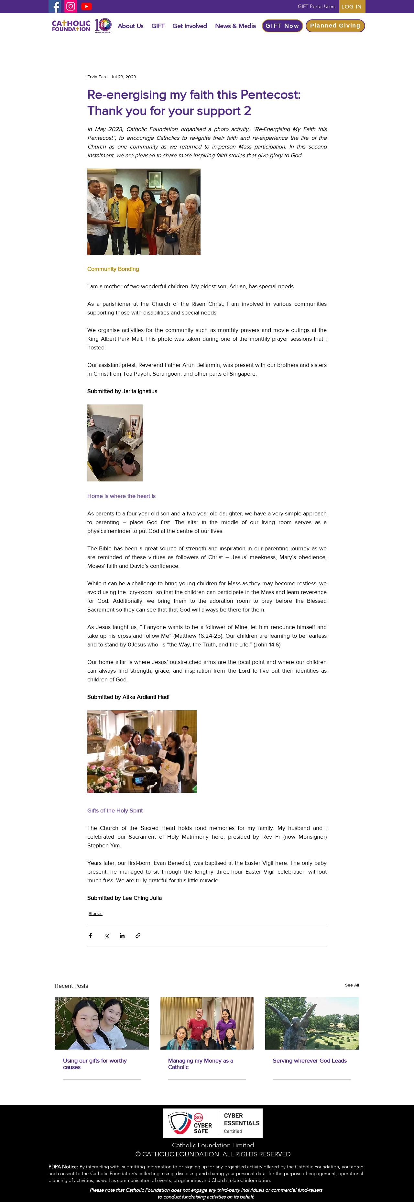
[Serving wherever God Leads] (312, 1023)
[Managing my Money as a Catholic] (207, 1023)
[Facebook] (55, 6)
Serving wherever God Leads (310, 1060)
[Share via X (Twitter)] (106, 935)
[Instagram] (70, 6)
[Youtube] (86, 6)
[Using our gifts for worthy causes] (102, 1023)
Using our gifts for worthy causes (95, 1063)
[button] (130, 26)
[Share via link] (138, 935)
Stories (96, 913)
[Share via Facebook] (90, 935)
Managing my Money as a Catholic (200, 1063)
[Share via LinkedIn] (122, 935)
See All (352, 984)
